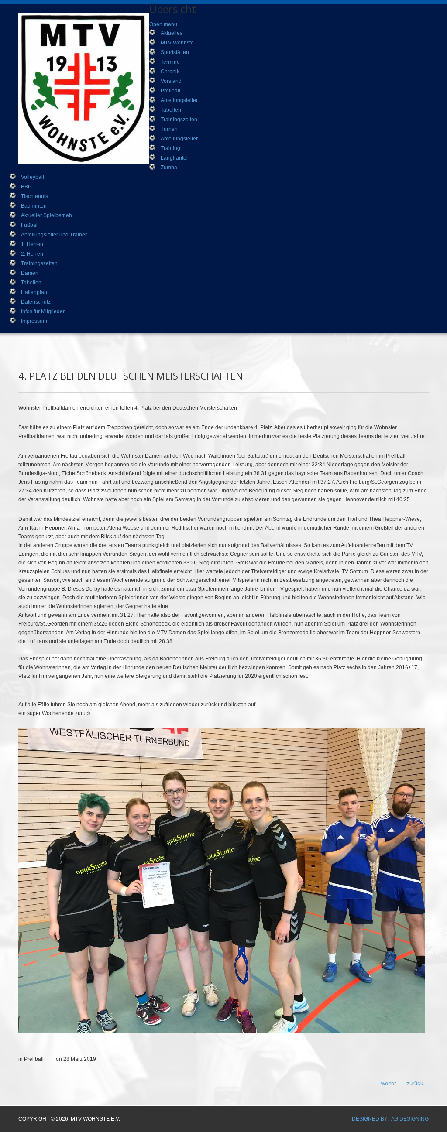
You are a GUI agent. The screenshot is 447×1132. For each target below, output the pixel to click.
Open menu (163, 24)
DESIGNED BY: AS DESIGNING (390, 1119)
